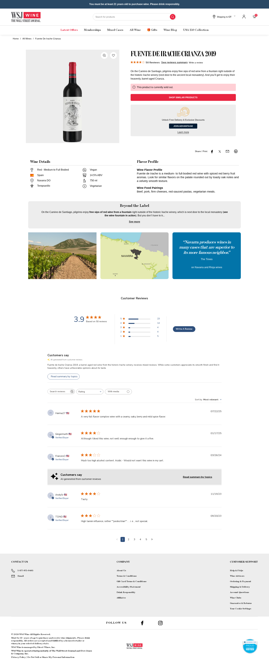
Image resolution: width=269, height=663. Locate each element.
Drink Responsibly (126, 592)
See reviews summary (174, 62)
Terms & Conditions (127, 576)
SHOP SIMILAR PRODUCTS (183, 97)
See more (134, 221)
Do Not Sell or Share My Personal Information (50, 657)
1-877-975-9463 (25, 570)
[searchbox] (58, 391)
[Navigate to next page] (152, 539)
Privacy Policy (18, 657)
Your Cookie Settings (240, 609)
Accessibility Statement (129, 587)
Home (16, 38)
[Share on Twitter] (219, 151)
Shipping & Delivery (240, 587)
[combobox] (134, 16)
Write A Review (184, 328)
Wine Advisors (237, 576)
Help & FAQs (236, 570)
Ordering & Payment (240, 581)
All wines (26, 38)
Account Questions (239, 592)
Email (21, 576)
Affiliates (121, 598)
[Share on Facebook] (212, 151)
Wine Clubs (235, 598)
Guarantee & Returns (241, 603)
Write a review (196, 62)
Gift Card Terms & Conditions (131, 581)
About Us (121, 570)
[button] (224, 17)
